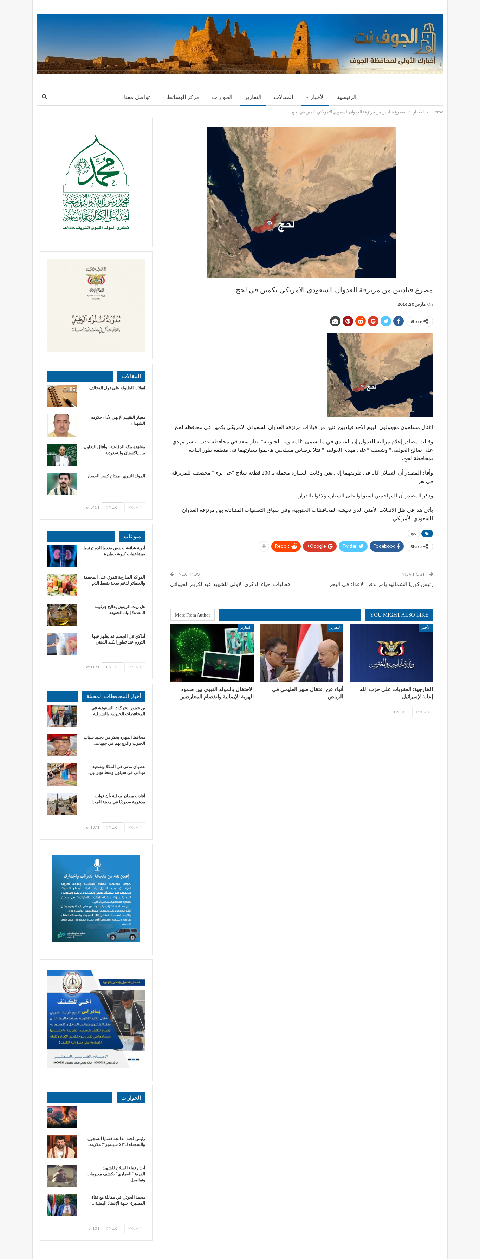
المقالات (283, 97)
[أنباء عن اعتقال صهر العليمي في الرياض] (301, 653)
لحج (413, 533)
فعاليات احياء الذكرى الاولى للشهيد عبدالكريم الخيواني (230, 584)
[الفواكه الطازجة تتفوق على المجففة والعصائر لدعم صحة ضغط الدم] (62, 585)
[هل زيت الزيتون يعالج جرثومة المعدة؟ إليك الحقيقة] (62, 615)
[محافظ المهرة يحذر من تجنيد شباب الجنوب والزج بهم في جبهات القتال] (62, 745)
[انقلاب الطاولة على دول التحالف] (62, 396)
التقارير (253, 97)
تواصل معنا (137, 97)
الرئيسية (346, 97)
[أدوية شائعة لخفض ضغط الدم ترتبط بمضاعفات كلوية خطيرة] (62, 556)
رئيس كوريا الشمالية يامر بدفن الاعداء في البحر (381, 584)
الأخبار (317, 97)
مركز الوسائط (183, 97)
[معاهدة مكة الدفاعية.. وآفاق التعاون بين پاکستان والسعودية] (62, 455)
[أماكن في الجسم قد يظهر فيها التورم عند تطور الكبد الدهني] (62, 644)
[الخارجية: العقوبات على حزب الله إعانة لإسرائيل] (391, 653)
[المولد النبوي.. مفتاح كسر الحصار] (62, 484)
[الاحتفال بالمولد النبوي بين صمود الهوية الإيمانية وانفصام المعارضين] (212, 653)
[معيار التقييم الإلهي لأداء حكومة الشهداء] (62, 425)
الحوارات (222, 97)
